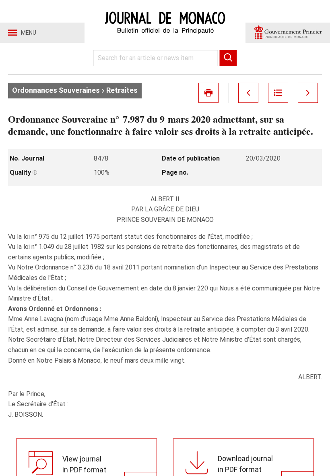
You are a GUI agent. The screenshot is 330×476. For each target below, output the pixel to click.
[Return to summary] (278, 93)
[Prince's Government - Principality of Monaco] (287, 33)
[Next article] (308, 93)
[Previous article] (248, 93)
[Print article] (208, 93)
